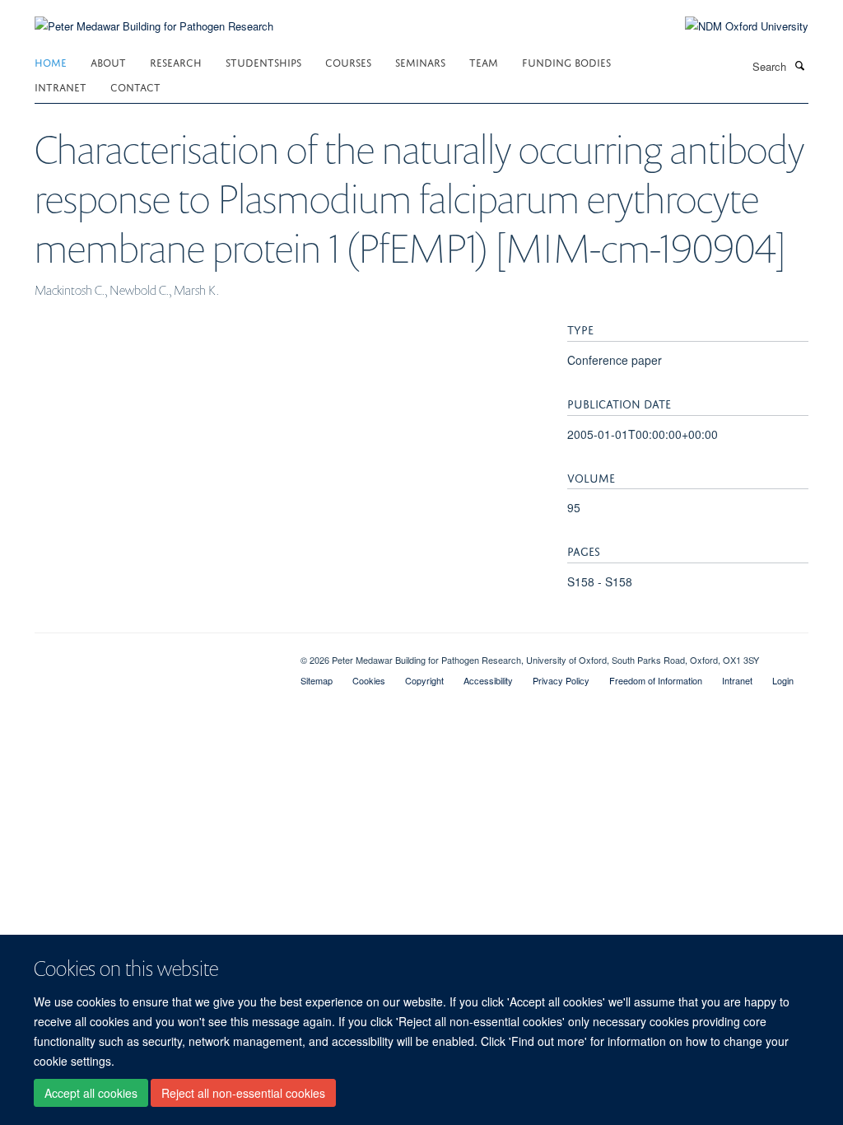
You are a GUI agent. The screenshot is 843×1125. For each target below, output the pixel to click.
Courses (348, 61)
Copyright (424, 680)
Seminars (420, 61)
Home (51, 61)
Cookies (368, 680)
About (108, 61)
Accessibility (488, 680)
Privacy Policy (561, 680)
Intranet (60, 86)
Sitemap (316, 680)
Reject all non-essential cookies (243, 1093)
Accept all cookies (90, 1093)
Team (483, 61)
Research (176, 61)
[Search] (799, 65)
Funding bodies (566, 61)
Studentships (263, 61)
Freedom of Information (655, 680)
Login (783, 680)
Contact (135, 86)
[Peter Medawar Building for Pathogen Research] (154, 16)
